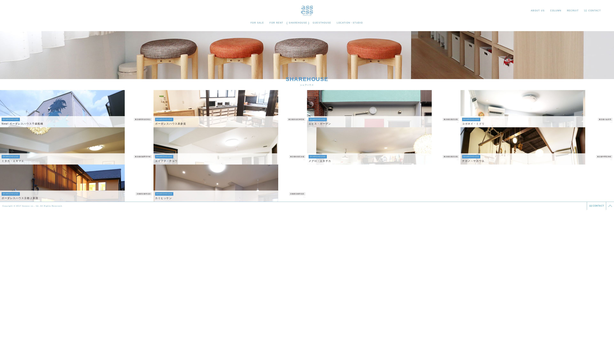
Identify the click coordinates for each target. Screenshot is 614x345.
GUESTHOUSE (322, 23)
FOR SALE (257, 23)
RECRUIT (573, 11)
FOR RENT (276, 23)
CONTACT (594, 11)
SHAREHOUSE (298, 23)
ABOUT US (538, 11)
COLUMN (555, 11)
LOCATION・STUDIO (350, 23)
